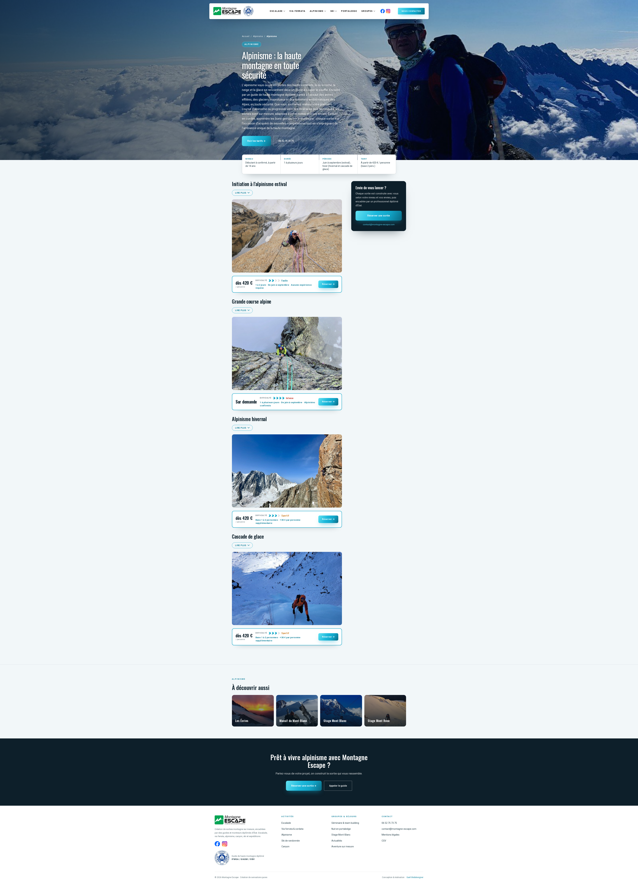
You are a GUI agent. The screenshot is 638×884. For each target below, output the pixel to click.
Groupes (367, 11)
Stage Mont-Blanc (340, 834)
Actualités (336, 840)
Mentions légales (390, 834)
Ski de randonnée (290, 840)
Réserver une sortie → (304, 785)
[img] (227, 11)
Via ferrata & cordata (292, 829)
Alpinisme (316, 11)
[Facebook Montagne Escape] (382, 11)
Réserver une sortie (378, 215)
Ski (332, 11)
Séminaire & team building (345, 823)
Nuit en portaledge (341, 829)
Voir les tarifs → (256, 141)
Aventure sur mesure (342, 846)
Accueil (245, 36)
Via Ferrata (297, 11)
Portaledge (349, 11)
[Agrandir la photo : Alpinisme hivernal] (287, 471)
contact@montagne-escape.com (379, 224)
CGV (384, 840)
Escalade (276, 11)
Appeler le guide (338, 785)
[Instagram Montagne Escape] (388, 11)
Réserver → (328, 284)
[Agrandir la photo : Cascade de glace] (287, 588)
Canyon (285, 846)
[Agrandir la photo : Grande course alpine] (287, 353)
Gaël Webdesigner (415, 877)
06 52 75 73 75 (286, 141)
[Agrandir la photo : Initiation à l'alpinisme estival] (287, 236)
